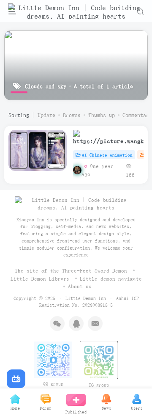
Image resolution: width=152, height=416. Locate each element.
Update (46, 115)
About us (80, 286)
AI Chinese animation (107, 154)
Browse (72, 115)
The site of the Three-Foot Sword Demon (71, 270)
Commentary (137, 115)
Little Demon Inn (85, 298)
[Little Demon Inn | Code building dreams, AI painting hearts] (76, 203)
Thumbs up (101, 115)
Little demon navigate (111, 278)
